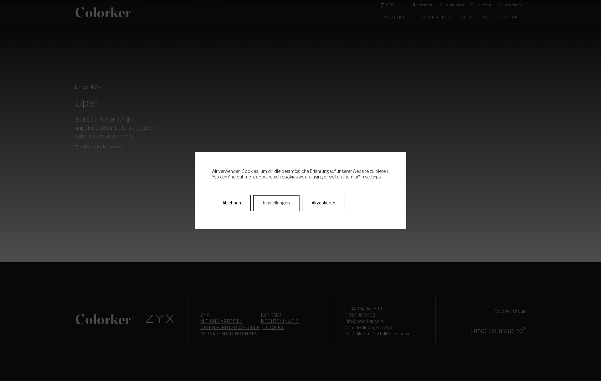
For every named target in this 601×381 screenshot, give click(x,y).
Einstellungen (276, 203)
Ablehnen (232, 203)
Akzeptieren (323, 203)
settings (373, 177)
